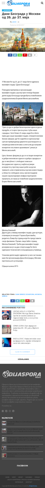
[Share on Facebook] (10, 54)
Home (7, 477)
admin (14, 22)
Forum (37, 477)
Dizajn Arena (33, 486)
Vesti (14, 477)
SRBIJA (4, 296)
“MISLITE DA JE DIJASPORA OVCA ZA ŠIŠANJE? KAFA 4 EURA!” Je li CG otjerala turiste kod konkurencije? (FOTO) (24, 431)
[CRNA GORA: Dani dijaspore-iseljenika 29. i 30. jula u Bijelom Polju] (6, 329)
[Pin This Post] (24, 54)
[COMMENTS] (34, 54)
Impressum (19, 482)
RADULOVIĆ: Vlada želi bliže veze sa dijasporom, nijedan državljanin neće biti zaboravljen (27, 341)
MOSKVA (38, 294)
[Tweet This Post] (15, 54)
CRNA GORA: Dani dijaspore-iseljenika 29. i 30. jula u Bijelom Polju (26, 328)
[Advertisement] (22, 69)
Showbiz (29, 477)
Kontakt (29, 482)
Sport (20, 477)
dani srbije (20, 294)
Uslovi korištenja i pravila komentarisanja (23, 479)
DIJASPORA (30, 294)
